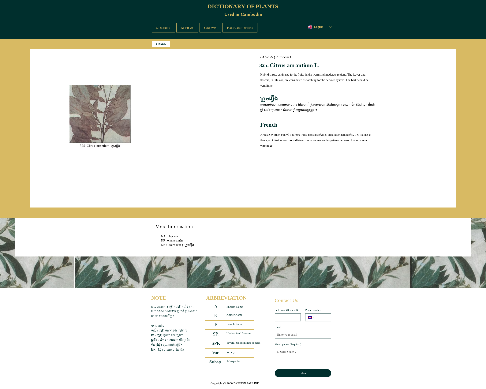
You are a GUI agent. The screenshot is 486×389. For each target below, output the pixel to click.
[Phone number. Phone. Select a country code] (311, 317)
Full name (286, 310)
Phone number (313, 310)
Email (278, 327)
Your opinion (288, 344)
